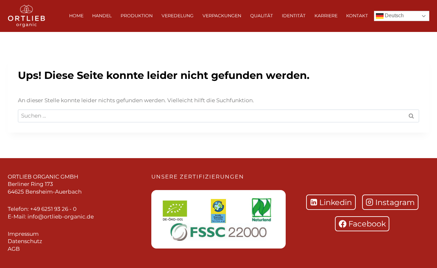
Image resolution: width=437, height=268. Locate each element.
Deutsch (394, 15)
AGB (14, 249)
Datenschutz (25, 241)
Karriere (326, 16)
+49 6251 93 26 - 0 (53, 209)
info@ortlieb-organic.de (61, 216)
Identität (294, 16)
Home (76, 16)
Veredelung (178, 16)
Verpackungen (222, 16)
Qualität (261, 16)
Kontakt (357, 16)
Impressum (23, 234)
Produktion (137, 16)
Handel (102, 16)
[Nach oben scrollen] (424, 142)
